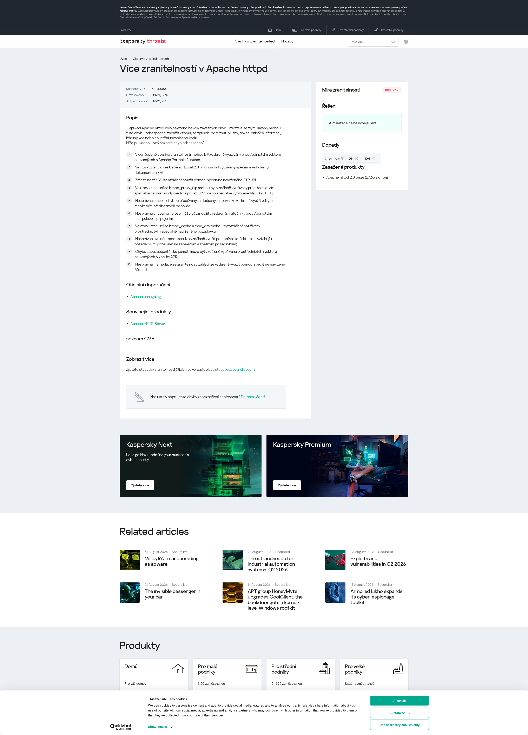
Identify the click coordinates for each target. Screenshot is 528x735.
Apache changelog (145, 296)
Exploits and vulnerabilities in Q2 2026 (378, 561)
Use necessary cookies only (400, 725)
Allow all (399, 700)
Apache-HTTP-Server (147, 323)
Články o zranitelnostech (255, 41)
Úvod (123, 59)
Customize (397, 713)
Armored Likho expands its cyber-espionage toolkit (376, 596)
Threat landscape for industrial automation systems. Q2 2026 (271, 564)
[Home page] (144, 41)
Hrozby (287, 41)
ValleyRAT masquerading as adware (172, 561)
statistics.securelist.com (235, 369)
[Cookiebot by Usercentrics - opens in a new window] (121, 727)
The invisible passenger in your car (172, 594)
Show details (157, 726)
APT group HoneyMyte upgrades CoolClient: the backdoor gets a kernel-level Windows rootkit (275, 599)
